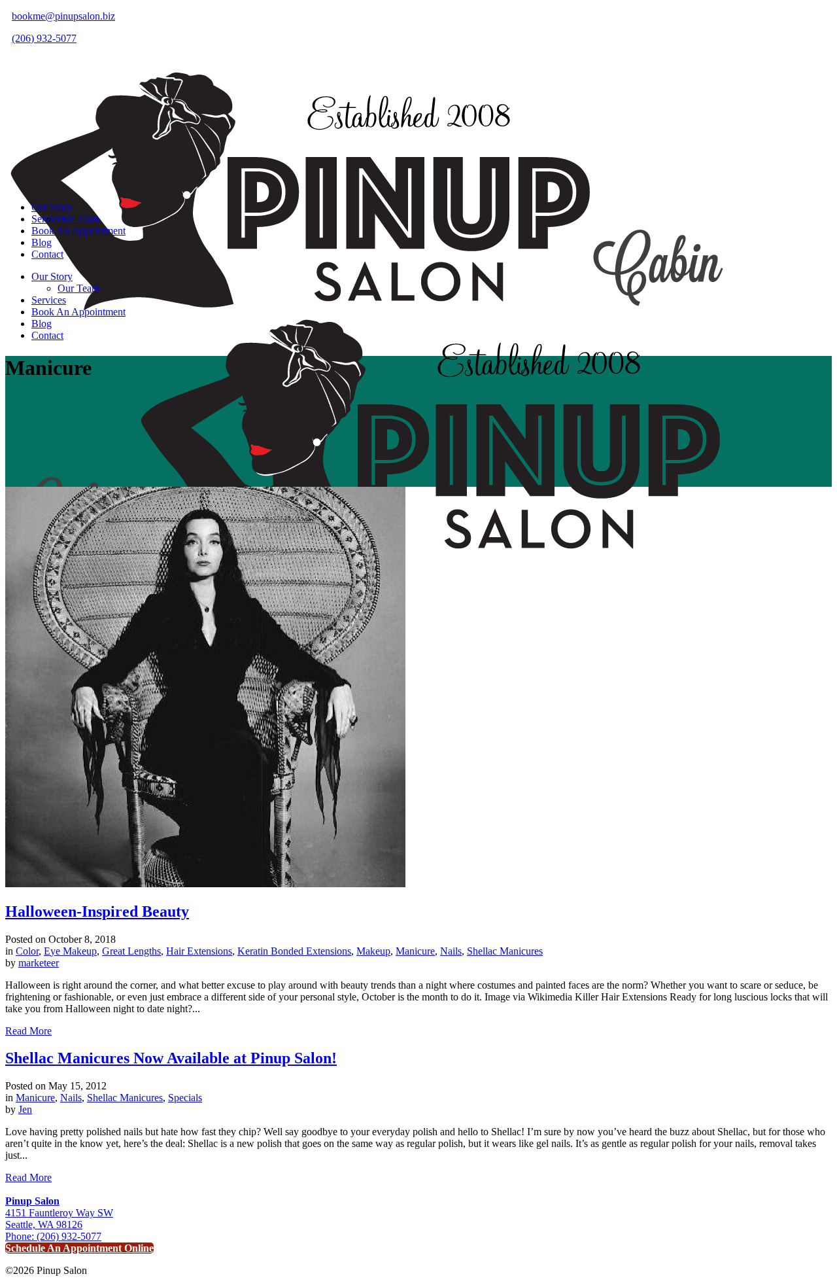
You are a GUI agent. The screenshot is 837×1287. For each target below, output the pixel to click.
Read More (28, 1030)
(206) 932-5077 (44, 38)
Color (27, 951)
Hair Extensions (199, 951)
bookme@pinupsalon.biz (63, 16)
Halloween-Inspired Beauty (97, 911)
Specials (185, 1097)
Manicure (415, 951)
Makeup (373, 951)
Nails (451, 951)
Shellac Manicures (505, 951)
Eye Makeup (70, 951)
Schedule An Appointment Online (79, 1248)
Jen (25, 1109)
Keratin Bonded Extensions (294, 951)
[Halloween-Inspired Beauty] (205, 883)
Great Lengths (131, 951)
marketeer (38, 962)
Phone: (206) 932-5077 (53, 1236)
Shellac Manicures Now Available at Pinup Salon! (171, 1058)
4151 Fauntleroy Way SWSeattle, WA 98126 (59, 1212)
